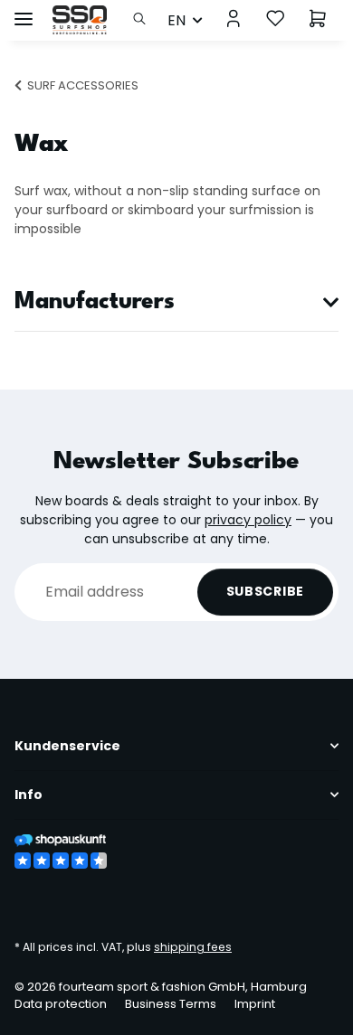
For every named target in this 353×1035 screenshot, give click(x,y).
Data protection (60, 1003)
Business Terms (170, 1003)
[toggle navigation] (23, 11)
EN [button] (176, 20)
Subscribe (265, 591)
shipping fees (193, 947)
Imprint (254, 1003)
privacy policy (248, 520)
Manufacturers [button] (94, 302)
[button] (144, 20)
